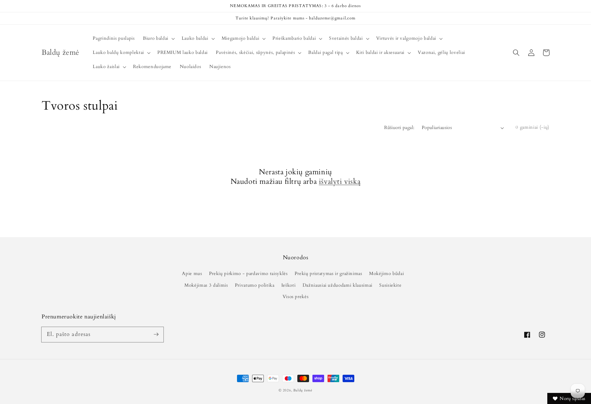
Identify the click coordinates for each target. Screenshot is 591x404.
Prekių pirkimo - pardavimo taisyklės (248, 273)
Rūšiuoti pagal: (399, 127)
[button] (516, 52)
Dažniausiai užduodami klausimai (337, 285)
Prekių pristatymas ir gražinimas (328, 273)
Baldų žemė (302, 390)
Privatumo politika (255, 285)
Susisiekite (390, 285)
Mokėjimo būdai (386, 273)
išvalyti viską (339, 181)
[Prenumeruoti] (156, 334)
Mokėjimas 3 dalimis (206, 285)
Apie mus (192, 273)
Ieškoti (288, 285)
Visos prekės (296, 296)
